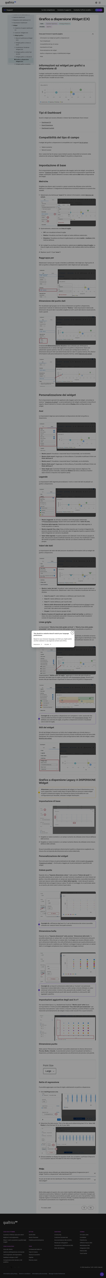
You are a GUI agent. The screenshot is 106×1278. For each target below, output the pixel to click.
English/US (37, 644)
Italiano (46, 644)
